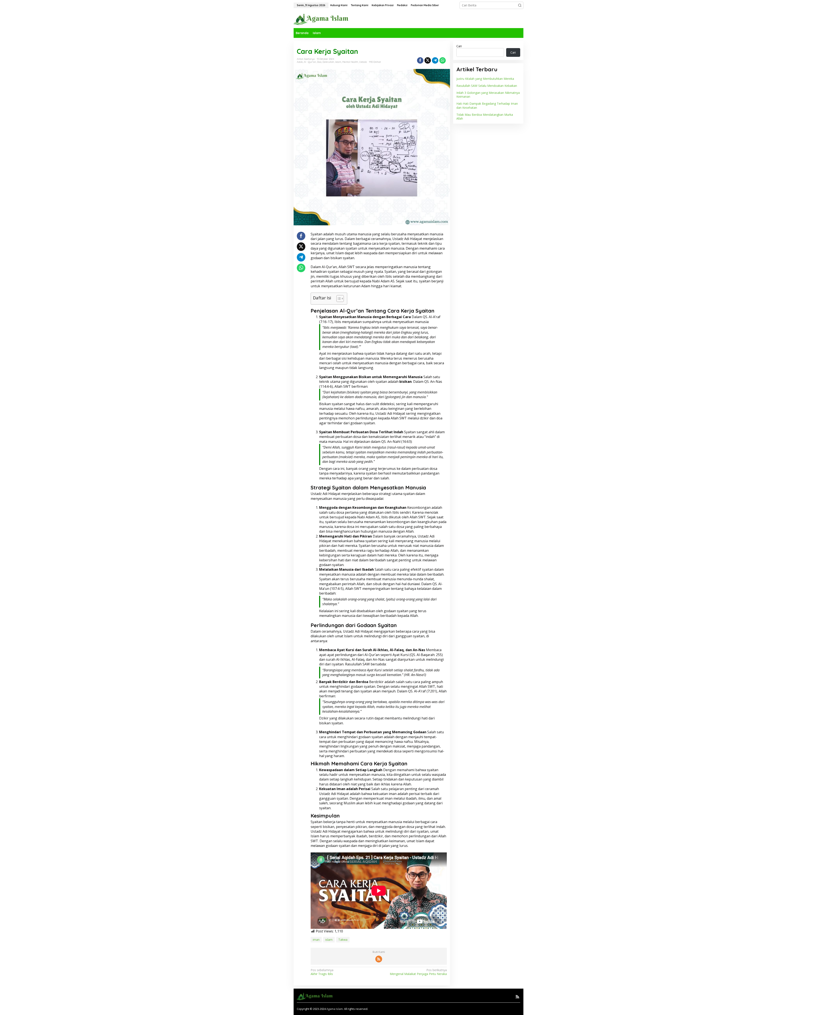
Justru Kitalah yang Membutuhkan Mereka (485, 79)
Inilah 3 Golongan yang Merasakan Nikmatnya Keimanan (488, 95)
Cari (459, 46)
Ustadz (363, 61)
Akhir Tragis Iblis (322, 972)
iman (316, 940)
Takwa (342, 940)
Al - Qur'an (310, 61)
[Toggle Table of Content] (338, 298)
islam (329, 940)
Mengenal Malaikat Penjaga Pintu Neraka (418, 972)
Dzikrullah (328, 61)
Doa (319, 61)
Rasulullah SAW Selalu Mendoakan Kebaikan (486, 86)
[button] (519, 5)
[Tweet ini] (427, 60)
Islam (338, 61)
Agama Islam (334, 1009)
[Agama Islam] (322, 19)
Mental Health (350, 61)
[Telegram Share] (435, 60)
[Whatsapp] (442, 60)
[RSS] (378, 959)
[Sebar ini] (420, 60)
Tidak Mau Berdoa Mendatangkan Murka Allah (484, 116)
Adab (300, 61)
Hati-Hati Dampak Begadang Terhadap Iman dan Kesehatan (487, 105)
